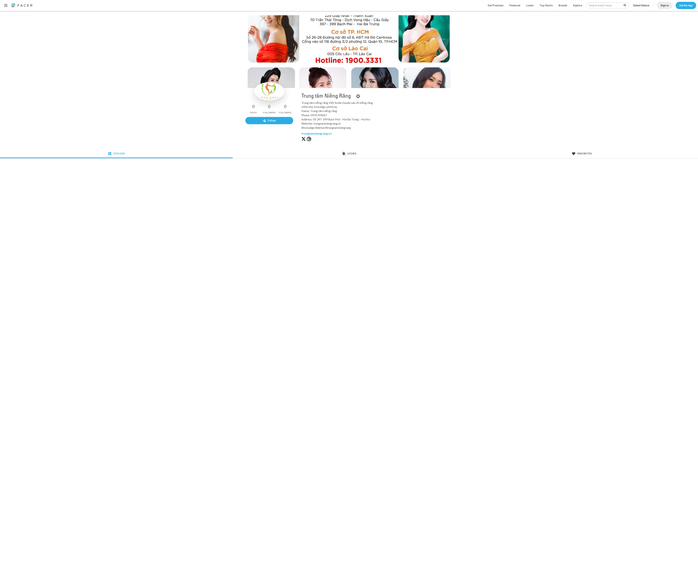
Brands (563, 5)
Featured (514, 5)
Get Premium (496, 5)
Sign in (665, 5)
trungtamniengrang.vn (316, 133)
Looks (530, 5)
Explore (577, 5)
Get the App (686, 5)
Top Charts (546, 5)
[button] (686, 5)
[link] (22, 5)
